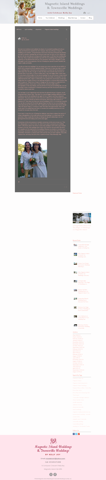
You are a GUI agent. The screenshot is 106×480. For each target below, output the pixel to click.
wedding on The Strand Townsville (82, 426)
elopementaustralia (78, 407)
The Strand (76, 395)
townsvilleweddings (78, 424)
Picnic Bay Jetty (77, 390)
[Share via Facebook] (19, 182)
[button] (66, 29)
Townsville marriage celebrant (81, 397)
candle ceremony (77, 402)
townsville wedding (78, 421)
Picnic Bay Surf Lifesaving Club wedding (82, 392)
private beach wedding (79, 414)
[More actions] (66, 39)
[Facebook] (55, 474)
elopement (38, 29)
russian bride (76, 416)
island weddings (77, 409)
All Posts (19, 29)
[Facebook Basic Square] (74, 434)
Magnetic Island (77, 380)
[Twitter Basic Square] (76, 434)
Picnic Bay (88, 388)
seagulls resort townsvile (79, 419)
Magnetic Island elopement (80, 383)
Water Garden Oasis (78, 400)
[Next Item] (88, 218)
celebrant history (77, 404)
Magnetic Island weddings (52, 29)
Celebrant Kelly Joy (78, 378)
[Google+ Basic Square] (79, 434)
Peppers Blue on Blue (78, 388)
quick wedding (28, 29)
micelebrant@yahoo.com (55, 459)
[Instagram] (51, 474)
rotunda (88, 414)
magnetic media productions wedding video (82, 412)
